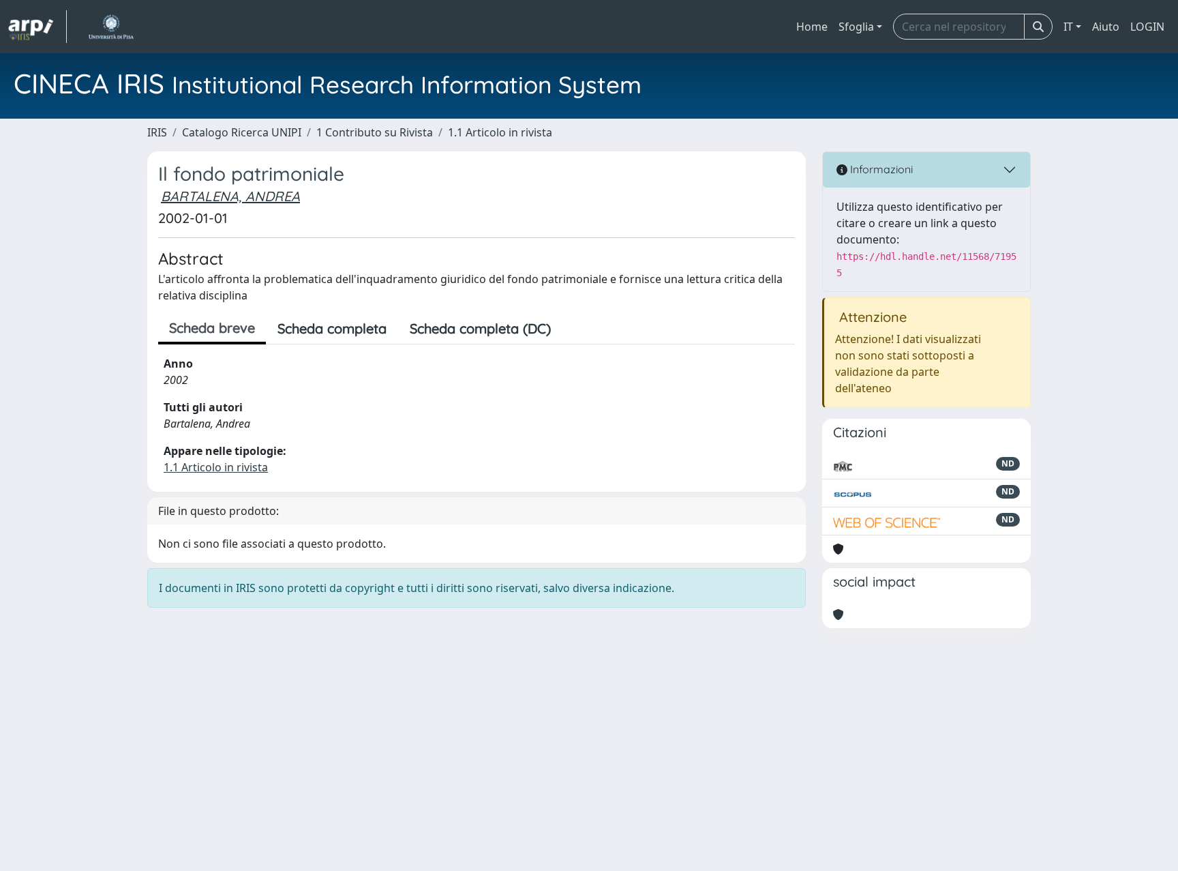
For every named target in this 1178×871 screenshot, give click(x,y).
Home (812, 26)
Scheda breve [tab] (212, 327)
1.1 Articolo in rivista (500, 132)
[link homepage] (37, 26)
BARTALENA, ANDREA (230, 196)
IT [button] (1068, 26)
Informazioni (880, 169)
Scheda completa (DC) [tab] (480, 328)
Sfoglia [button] (856, 26)
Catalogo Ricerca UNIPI (241, 132)
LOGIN (1147, 26)
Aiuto (1105, 26)
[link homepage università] (111, 26)
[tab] (574, 328)
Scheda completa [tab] (332, 328)
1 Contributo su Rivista (374, 132)
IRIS (157, 132)
